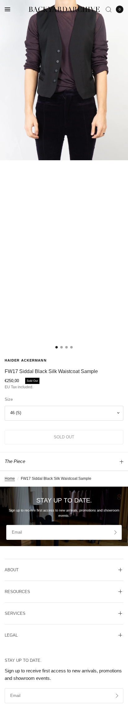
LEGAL (11, 635)
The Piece (15, 461)
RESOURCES (17, 591)
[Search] (108, 9)
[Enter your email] (115, 532)
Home (10, 478)
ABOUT (12, 570)
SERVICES (15, 613)
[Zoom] (64, 80)
